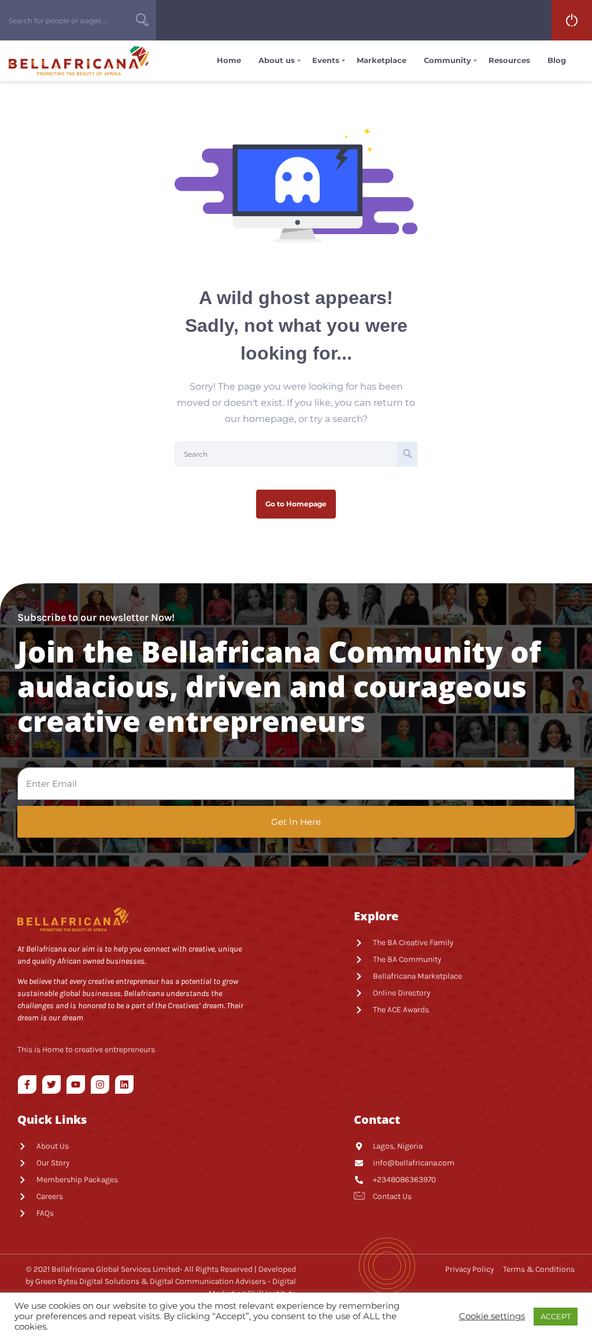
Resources (509, 60)
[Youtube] (75, 1084)
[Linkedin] (124, 1084)
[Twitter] (51, 1084)
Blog (556, 60)
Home (229, 60)
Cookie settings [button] (492, 1316)
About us (276, 60)
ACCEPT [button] (556, 1316)
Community (447, 60)
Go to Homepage (296, 503)
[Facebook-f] (27, 1084)
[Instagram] (100, 1084)
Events (325, 60)
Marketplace (381, 60)
